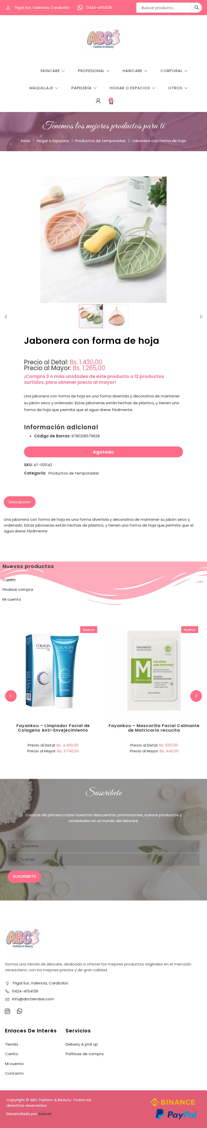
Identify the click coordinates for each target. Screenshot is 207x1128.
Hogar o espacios (130, 88)
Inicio (25, 140)
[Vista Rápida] (73, 649)
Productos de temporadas (100, 140)
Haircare (132, 70)
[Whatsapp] (19, 1011)
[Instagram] (7, 1011)
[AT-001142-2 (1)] (116, 316)
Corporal (172, 70)
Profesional (91, 70)
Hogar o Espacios (53, 140)
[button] (196, 696)
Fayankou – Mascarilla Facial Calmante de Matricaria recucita (154, 728)
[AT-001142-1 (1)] (91, 316)
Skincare (50, 70)
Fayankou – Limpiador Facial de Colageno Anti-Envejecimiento (53, 728)
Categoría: (35, 473)
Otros (175, 88)
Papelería (81, 88)
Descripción (20, 502)
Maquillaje (41, 88)
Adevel (44, 1113)
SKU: (28, 464)
